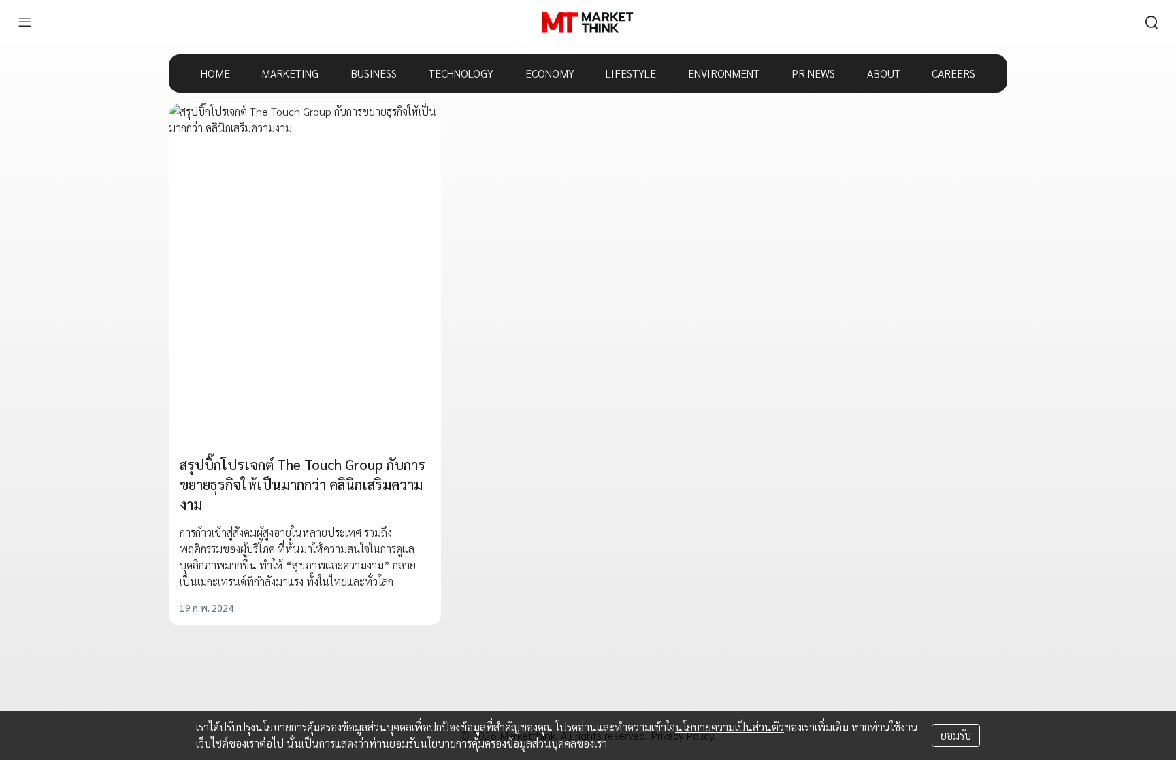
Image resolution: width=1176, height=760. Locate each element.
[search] (1151, 22)
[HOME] (587, 22)
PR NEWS (813, 73)
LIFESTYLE (631, 73)
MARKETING (289, 73)
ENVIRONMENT (724, 73)
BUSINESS (373, 73)
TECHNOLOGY (461, 73)
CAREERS (953, 73)
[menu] (24, 22)
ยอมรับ (956, 735)
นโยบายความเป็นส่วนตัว (729, 727)
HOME (215, 73)
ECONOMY (549, 73)
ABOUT (883, 73)
